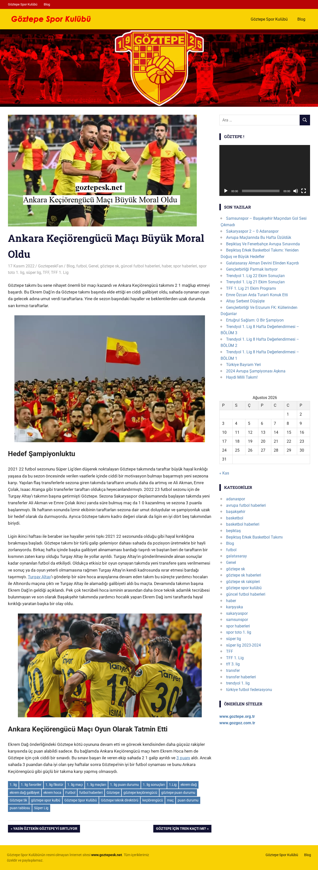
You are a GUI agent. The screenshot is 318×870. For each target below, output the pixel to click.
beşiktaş (233, 530)
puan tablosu (20, 808)
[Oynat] (225, 190)
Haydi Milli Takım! (242, 377)
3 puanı (183, 757)
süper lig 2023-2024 (243, 645)
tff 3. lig (233, 664)
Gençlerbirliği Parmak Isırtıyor (252, 269)
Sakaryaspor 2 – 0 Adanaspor (252, 231)
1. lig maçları (96, 785)
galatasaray (236, 556)
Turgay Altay (39, 576)
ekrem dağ (189, 785)
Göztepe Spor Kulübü (22, 4)
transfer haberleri (241, 677)
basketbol (234, 518)
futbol (81, 266)
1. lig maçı (75, 785)
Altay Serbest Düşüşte (245, 301)
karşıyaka (234, 607)
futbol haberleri (91, 793)
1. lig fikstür (54, 785)
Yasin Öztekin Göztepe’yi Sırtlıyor (45, 829)
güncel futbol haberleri (140, 266)
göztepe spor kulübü (244, 587)
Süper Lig (41, 808)
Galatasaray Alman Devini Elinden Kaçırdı (262, 263)
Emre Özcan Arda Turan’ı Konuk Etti (257, 294)
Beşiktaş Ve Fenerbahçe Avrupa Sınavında (263, 244)
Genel (93, 266)
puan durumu (188, 800)
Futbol (70, 793)
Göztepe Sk (18, 800)
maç (170, 800)
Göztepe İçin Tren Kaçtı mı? (181, 829)
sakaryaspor (237, 613)
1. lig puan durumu (124, 785)
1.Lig (173, 785)
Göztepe (113, 793)
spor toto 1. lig (238, 632)
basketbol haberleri (242, 524)
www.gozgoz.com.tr (237, 723)
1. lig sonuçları (154, 785)
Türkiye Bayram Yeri (243, 364)
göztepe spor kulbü (45, 800)
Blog (47, 4)
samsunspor (237, 619)
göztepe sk (109, 266)
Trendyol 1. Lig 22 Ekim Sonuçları (255, 275)
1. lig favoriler (31, 785)
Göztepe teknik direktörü (119, 800)
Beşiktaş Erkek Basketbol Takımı (254, 537)
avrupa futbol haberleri (246, 505)
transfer (233, 670)
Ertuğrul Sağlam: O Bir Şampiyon (255, 320)
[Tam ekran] (303, 190)
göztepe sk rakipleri (243, 581)
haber (166, 266)
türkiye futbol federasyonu (249, 689)
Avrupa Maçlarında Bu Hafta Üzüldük (258, 237)
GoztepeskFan (50, 266)
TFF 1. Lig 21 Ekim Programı (251, 288)
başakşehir (235, 511)
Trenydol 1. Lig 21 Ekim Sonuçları (255, 282)
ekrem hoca (52, 793)
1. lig (13, 785)
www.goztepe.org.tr (237, 716)
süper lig (33, 272)
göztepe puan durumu (178, 793)
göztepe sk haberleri (243, 575)
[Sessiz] (295, 190)
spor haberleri (185, 266)
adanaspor (235, 499)
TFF (46, 272)
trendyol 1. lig (238, 683)
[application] (264, 170)
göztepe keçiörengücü (140, 793)
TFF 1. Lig (60, 272)
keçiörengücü (152, 800)
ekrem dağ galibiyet (25, 793)
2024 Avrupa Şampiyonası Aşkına (255, 371)
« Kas (224, 473)
